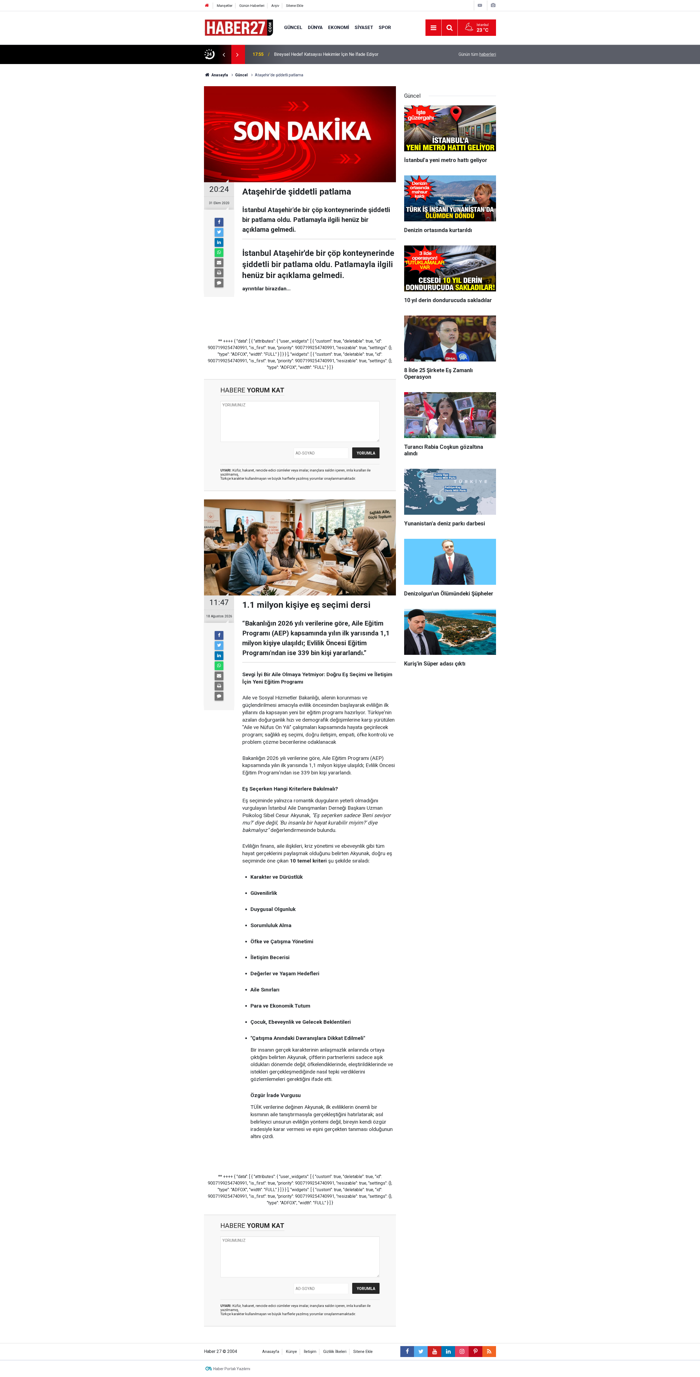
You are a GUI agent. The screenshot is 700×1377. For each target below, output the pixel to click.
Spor (385, 27)
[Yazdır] (219, 272)
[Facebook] (219, 222)
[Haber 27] (238, 27)
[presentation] (224, 54)
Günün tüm (477, 54)
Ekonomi (338, 27)
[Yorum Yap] (219, 283)
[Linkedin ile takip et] (448, 1351)
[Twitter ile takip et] (421, 1351)
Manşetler (224, 6)
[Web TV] (480, 5)
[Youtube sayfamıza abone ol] (434, 1351)
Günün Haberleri (251, 6)
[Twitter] (219, 232)
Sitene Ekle (294, 6)
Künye (291, 1351)
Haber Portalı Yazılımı (231, 1369)
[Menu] (433, 28)
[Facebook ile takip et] (407, 1351)
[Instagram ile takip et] (462, 1351)
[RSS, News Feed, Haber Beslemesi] (489, 1351)
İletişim (310, 1351)
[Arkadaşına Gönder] (219, 262)
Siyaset (364, 27)
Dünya (315, 27)
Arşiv (275, 6)
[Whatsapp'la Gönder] (219, 252)
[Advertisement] (172, 160)
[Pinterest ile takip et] (475, 1351)
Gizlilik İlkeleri (334, 1351)
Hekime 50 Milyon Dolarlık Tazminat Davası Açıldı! (322, 54)
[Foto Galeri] (493, 5)
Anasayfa (270, 1351)
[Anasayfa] (207, 6)
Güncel (293, 27)
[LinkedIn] (219, 242)
